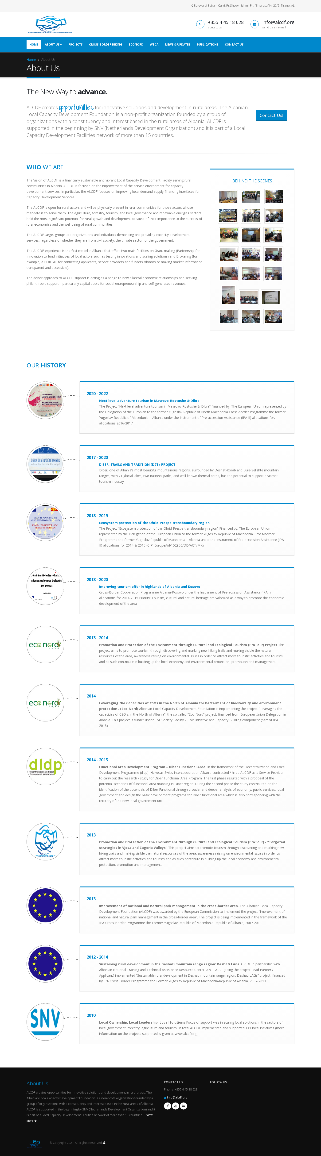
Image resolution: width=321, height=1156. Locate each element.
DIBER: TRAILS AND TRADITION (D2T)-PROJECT (137, 464)
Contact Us (234, 44)
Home (34, 44)
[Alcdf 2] (251, 197)
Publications (207, 44)
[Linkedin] (183, 1106)
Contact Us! (271, 115)
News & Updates (177, 44)
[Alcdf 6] (274, 215)
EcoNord (136, 44)
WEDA (154, 44)
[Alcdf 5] (251, 215)
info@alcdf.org (177, 1097)
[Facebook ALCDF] (167, 1106)
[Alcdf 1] (228, 197)
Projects (75, 44)
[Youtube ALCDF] (175, 1106)
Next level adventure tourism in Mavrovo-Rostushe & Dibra (149, 400)
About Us (52, 44)
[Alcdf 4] (228, 215)
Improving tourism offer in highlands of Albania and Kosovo (149, 586)
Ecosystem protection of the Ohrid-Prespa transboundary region (154, 522)
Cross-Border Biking (105, 44)
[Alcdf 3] (274, 196)
